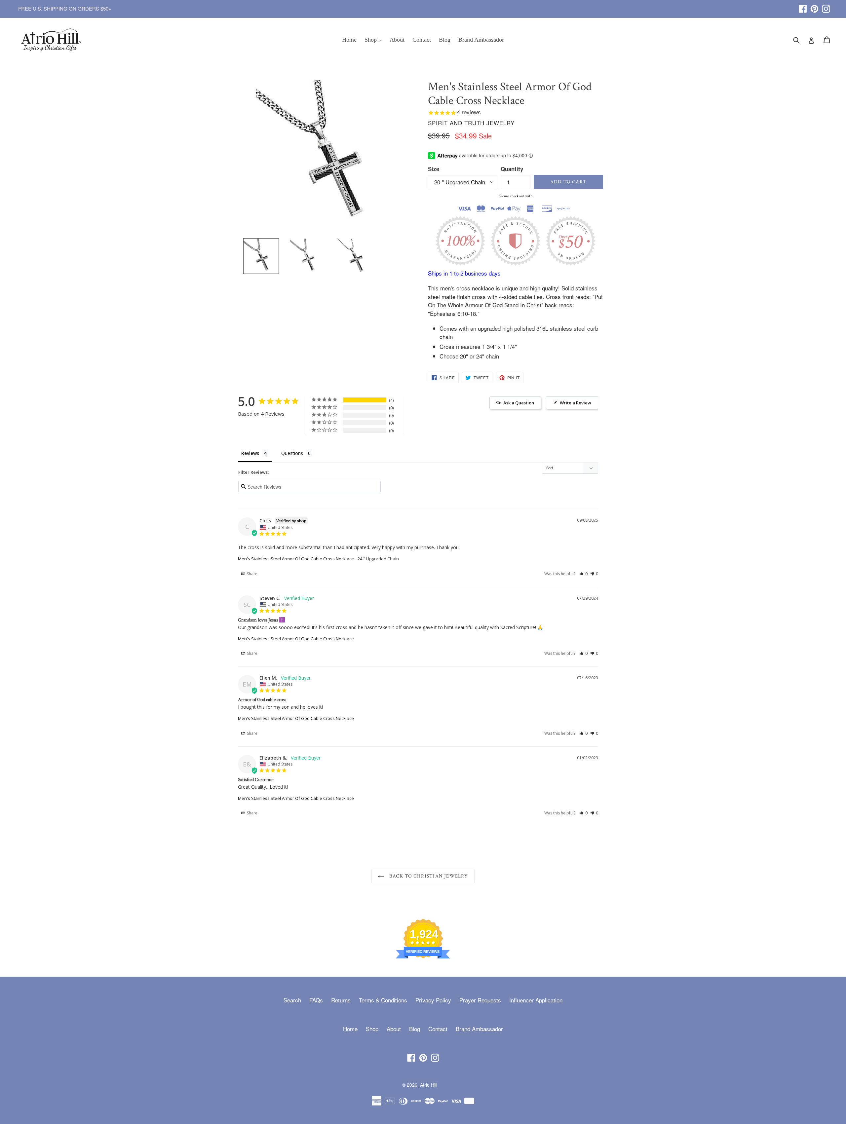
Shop (375, 39)
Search (292, 1000)
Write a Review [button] (575, 403)
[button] (583, 574)
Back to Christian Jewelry (428, 876)
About (397, 39)
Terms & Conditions (383, 1000)
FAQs (316, 1000)
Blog (444, 39)
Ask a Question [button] (518, 403)
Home (349, 39)
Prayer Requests (480, 1000)
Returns (341, 1000)
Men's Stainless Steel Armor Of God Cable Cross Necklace (296, 559)
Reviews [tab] (250, 453)
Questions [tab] (292, 453)
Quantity (512, 169)
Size (433, 169)
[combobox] (800, 40)
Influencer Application (535, 1000)
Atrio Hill (428, 1084)
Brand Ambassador (481, 39)
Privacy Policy (433, 1000)
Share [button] (251, 574)
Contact (421, 39)
